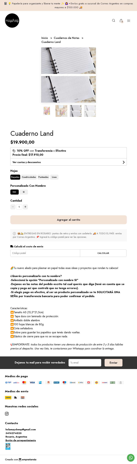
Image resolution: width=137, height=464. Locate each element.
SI (24, 192)
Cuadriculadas (29, 177)
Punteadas (43, 177)
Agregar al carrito (68, 220)
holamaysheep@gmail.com (21, 429)
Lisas (54, 177)
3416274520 (14, 433)
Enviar (113, 363)
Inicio (45, 38)
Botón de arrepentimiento (21, 440)
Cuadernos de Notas (67, 38)
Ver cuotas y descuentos (27, 162)
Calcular (103, 253)
